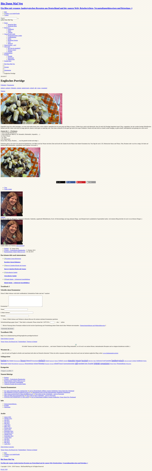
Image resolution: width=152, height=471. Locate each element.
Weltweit (10, 43)
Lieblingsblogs (8, 53)
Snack (61, 363)
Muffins (145, 360)
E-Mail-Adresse (5, 312)
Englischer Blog (12, 26)
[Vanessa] (12, 215)
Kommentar (4, 306)
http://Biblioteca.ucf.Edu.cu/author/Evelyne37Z (17, 392)
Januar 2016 (7, 417)
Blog (8, 360)
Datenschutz (11, 59)
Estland (47, 360)
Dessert (23, 361)
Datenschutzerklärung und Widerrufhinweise (92, 325)
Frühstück (3, 85)
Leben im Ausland (128, 360)
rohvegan (52, 363)
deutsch (29, 361)
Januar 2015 (7, 429)
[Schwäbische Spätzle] (10, 272)
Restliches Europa (13, 40)
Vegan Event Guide (9, 34)
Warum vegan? (12, 50)
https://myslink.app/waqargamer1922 (14, 395)
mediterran (140, 360)
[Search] (18, 18)
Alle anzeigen (20, 245)
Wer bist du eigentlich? (14, 48)
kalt (104, 361)
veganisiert (44, 88)
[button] (60, 182)
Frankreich (11, 29)
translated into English (85, 363)
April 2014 (7, 444)
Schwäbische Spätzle (10, 276)
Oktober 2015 (8, 418)
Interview (90, 360)
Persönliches (15, 363)
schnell (32, 88)
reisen (36, 363)
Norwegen (4, 363)
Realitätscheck (22, 363)
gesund (65, 360)
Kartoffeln (108, 360)
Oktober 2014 (8, 434)
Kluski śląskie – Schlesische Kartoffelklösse (17, 282)
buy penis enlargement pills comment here (16, 391)
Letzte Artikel (8, 189)
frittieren (56, 360)
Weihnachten (128, 363)
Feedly (18, 13)
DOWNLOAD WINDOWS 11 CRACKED (16, 397)
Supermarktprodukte (69, 363)
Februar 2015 (8, 428)
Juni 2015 (7, 421)
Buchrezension (17, 360)
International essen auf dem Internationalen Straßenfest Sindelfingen (51, 392)
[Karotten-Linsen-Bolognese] (12, 258)
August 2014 (7, 437)
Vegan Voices (113, 363)
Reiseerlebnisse (29, 363)
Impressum (11, 58)
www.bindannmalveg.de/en (110, 353)
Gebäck (60, 361)
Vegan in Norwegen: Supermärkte (13, 382)
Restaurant (47, 363)
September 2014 (8, 436)
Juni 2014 (7, 440)
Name (2, 309)
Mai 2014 (7, 442)
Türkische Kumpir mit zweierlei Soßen (15, 384)
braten (12, 361)
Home (6, 23)
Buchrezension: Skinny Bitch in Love (14, 252)
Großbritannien (12, 37)
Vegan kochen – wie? (10, 45)
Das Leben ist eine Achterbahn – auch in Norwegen (49, 394)
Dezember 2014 (8, 431)
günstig (19, 88)
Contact (6, 15)
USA (9, 42)
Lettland (10, 32)
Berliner (6, 248)
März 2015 (7, 426)
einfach (3, 88)
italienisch (99, 361)
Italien (9, 31)
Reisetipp (41, 363)
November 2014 (8, 433)
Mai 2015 (7, 423)
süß (35, 88)
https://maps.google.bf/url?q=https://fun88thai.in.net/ (18, 394)
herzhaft (85, 361)
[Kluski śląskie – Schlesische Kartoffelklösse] (17, 279)
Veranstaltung (121, 363)
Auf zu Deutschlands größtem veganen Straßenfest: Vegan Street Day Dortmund (51, 391)
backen (4, 360)
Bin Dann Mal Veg (7, 459)
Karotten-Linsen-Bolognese (12, 262)
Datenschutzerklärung (10, 404)
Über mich (7, 46)
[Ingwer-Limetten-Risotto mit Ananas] (15, 265)
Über (5, 187)
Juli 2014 (6, 439)
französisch (51, 360)
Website (3, 316)
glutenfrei (71, 361)
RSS (5, 12)
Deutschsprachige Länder (15, 35)
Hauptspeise (10, 85)
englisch (7, 88)
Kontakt (10, 51)
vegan (38, 88)
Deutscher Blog (12, 24)
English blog (7, 61)
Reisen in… (7, 27)
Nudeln (9, 363)
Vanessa (3, 91)
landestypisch (25, 88)
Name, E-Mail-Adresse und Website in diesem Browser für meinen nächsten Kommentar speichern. (30, 319)
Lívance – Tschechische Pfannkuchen (14, 250)
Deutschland (35, 360)
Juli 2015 (6, 420)
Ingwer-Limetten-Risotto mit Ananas (15, 269)
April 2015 (7, 425)
